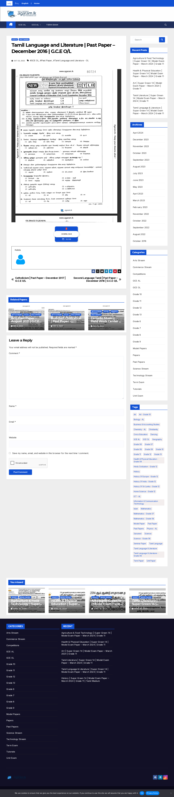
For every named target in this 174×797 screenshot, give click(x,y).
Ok (142, 793)
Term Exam (52, 25)
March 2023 (139, 200)
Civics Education (141, 434)
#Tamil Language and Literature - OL (71, 60)
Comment (14, 353)
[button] (166, 24)
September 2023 (141, 160)
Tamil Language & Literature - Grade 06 (146, 554)
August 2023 (139, 166)
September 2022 (141, 227)
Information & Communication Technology (146, 502)
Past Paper (152, 524)
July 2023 (138, 173)
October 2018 (139, 241)
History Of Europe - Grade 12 (146, 476)
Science (148, 533)
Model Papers (140, 348)
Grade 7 (137, 328)
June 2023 (138, 180)
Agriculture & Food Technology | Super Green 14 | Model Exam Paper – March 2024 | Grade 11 (148, 61)
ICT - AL (137, 496)
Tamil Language (155, 543)
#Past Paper (46, 60)
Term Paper (139, 561)
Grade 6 (137, 321)
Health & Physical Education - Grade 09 (146, 460)
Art (135, 414)
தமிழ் (9, 3)
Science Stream (141, 368)
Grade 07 (149, 444)
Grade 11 (137, 301)
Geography (157, 439)
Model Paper (139, 524)
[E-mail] (16, 269)
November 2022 (141, 214)
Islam (136, 509)
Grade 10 (137, 294)
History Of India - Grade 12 (145, 481)
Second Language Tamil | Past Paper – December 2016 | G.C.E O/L (95, 279)
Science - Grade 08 (142, 538)
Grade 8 (137, 335)
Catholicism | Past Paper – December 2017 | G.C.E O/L (40, 279)
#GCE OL (34, 60)
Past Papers (24, 39)
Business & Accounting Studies (146, 424)
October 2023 (139, 153)
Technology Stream (142, 375)
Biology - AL (139, 419)
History (137, 471)
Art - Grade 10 (145, 414)
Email (12, 422)
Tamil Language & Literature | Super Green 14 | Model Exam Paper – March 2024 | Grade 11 (148, 110)
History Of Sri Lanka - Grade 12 (146, 486)
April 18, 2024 (100, 609)
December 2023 (141, 139)
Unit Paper (151, 561)
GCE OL (22, 25)
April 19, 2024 (19, 609)
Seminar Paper (140, 543)
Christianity (153, 429)
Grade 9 (137, 341)
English (25, 3)
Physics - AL (152, 529)
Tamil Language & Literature (145, 548)
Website (12, 437)
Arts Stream (17, 314)
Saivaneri (138, 533)
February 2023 (140, 207)
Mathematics (146, 509)
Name (12, 406)
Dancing (154, 434)
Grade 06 (138, 444)
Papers (136, 355)
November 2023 (141, 146)
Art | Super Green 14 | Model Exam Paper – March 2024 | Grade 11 (147, 86)
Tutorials (137, 389)
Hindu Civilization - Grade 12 (145, 466)
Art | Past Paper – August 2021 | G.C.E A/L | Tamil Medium (25, 321)
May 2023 (138, 187)
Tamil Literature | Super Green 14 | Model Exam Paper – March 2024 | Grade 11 (149, 98)
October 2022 (139, 220)
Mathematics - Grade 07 (144, 514)
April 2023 (138, 193)
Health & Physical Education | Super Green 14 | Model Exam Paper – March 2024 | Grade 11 (148, 73)
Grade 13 (114, 311)
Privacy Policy (152, 793)
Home (36, 3)
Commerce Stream (142, 267)
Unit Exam (138, 395)
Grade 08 (138, 449)
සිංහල (17, 3)
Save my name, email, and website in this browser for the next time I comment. (50, 453)
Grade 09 (149, 449)
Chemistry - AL (140, 429)
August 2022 (139, 234)
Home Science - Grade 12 (144, 491)
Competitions (139, 274)
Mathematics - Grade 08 (144, 519)
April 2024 (138, 132)
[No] (171, 793)
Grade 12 (137, 308)
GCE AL (36, 25)
